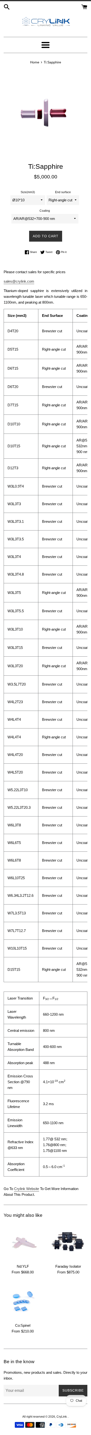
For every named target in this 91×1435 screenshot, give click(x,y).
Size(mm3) (28, 192)
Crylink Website (26, 1189)
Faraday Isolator (68, 1266)
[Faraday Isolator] (68, 1242)
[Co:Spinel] (23, 1301)
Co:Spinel (22, 1325)
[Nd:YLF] (23, 1242)
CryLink (62, 1416)
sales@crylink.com (19, 281)
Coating (45, 210)
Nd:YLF (23, 1266)
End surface (63, 192)
